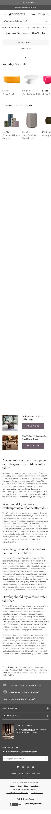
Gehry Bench (8, 94)
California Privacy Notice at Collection (24, 789)
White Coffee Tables (26, 667)
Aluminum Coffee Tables (20, 670)
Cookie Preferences (37, 793)
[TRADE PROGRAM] (25, 731)
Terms (20, 786)
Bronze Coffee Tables (24, 672)
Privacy (26, 786)
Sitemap (13, 786)
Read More (33, 426)
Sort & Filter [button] (27, 42)
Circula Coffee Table (31, 94)
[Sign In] (43, 14)
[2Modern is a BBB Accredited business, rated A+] (15, 805)
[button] (47, 14)
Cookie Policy (34, 786)
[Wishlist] (39, 14)
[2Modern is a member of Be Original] (25, 799)
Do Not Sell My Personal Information (17, 793)
